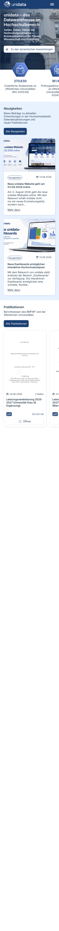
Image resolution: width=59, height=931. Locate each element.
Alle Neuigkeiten (15, 131)
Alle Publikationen (16, 323)
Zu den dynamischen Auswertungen (32, 49)
